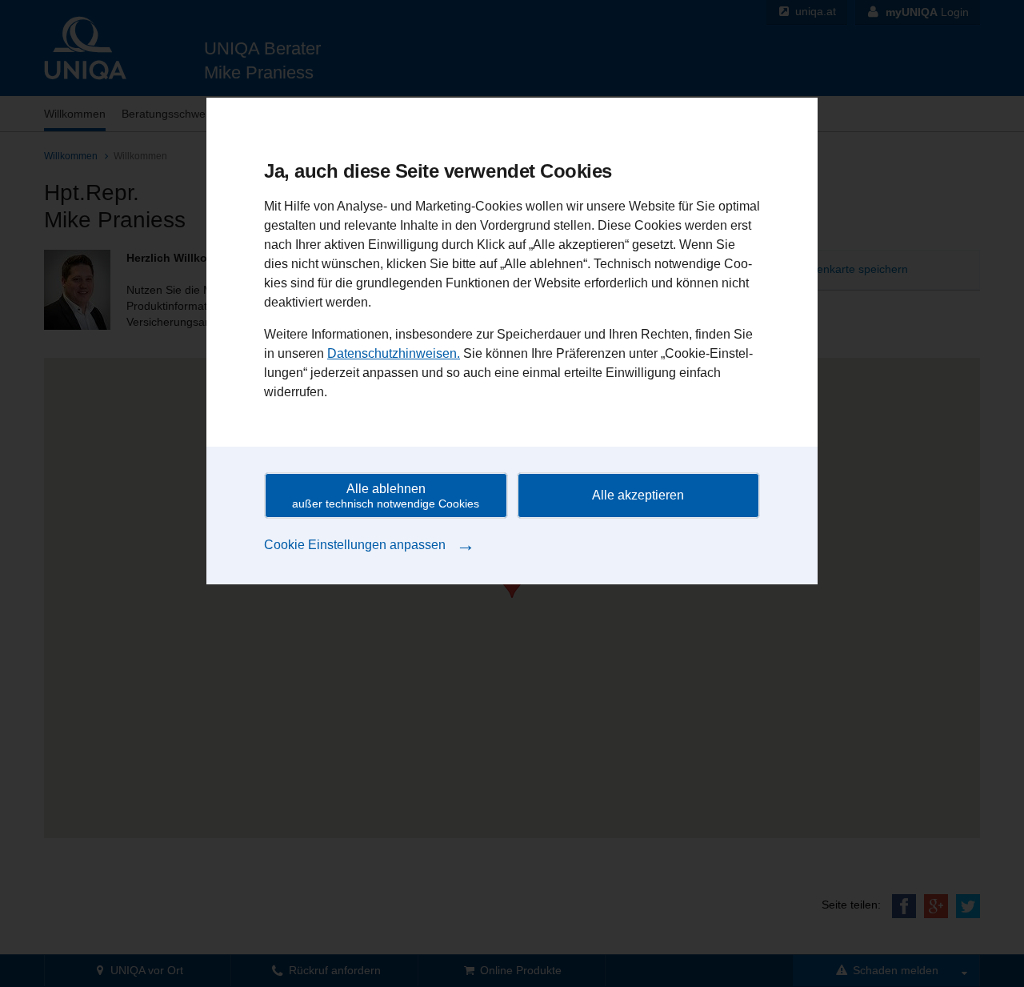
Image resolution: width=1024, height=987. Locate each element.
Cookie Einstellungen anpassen (369, 544)
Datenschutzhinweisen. (393, 353)
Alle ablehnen (385, 496)
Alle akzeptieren (638, 495)
